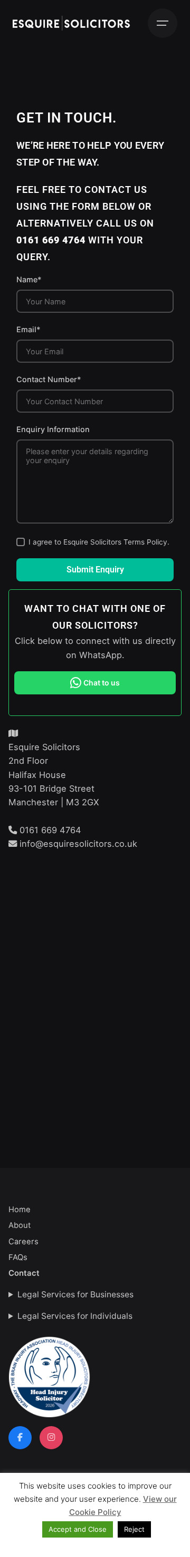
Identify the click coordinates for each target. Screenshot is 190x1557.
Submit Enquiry (95, 570)
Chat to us (101, 682)
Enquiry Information (53, 429)
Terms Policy (145, 542)
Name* (29, 279)
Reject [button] (134, 1529)
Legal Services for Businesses (75, 1294)
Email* (28, 329)
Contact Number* (48, 379)
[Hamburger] (162, 23)
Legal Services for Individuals (74, 1316)
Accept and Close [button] (78, 1529)
